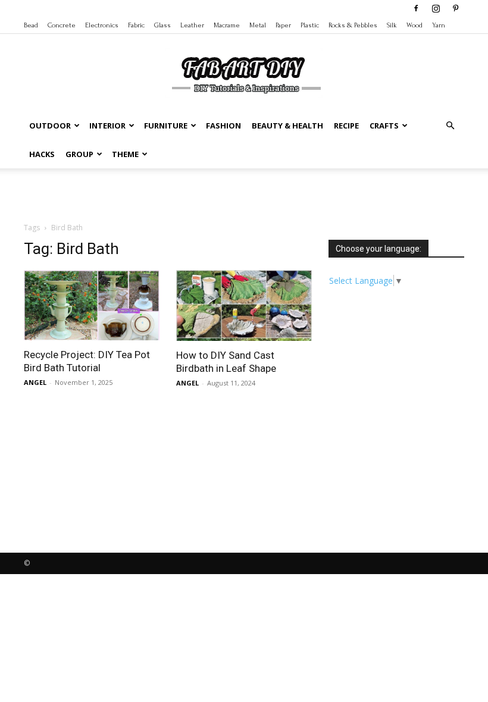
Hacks (42, 154)
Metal (257, 25)
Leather (192, 25)
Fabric (136, 25)
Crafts (384, 125)
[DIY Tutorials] (244, 73)
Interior (107, 125)
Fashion (223, 125)
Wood (414, 25)
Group (79, 154)
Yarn (438, 25)
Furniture (165, 125)
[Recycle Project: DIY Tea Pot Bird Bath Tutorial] (91, 305)
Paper (283, 25)
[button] (450, 125)
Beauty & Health (287, 125)
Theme (125, 154)
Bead (31, 25)
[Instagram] (436, 8)
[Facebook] (416, 8)
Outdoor (50, 125)
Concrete (62, 25)
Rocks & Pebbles (353, 25)
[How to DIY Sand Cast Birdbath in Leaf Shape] (244, 305)
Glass (162, 25)
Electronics (101, 25)
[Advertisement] (244, 194)
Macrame (227, 25)
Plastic (310, 25)
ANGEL (35, 382)
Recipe (346, 125)
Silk (392, 25)
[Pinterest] (455, 8)
